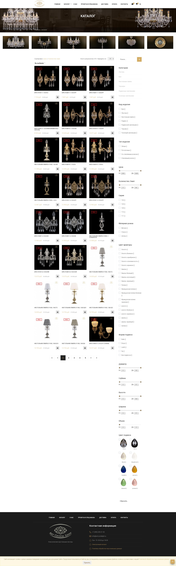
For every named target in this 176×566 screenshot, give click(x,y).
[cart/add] (57, 97)
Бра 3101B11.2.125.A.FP (69, 200)
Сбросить (123, 501)
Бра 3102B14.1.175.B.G (96, 164)
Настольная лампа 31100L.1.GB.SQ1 (101, 307)
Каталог (67, 4)
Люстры (121, 72)
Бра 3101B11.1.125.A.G (41, 92)
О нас (75, 4)
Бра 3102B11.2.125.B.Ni (69, 236)
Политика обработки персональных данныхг (107, 548)
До (133, 173)
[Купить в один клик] (47, 80)
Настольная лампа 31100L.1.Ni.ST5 (45, 307)
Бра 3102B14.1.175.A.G (69, 164)
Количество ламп (54, 59)
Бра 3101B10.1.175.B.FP (96, 128)
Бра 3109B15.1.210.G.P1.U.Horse (99, 343)
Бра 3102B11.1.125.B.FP (96, 92)
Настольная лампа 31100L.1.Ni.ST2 (100, 272)
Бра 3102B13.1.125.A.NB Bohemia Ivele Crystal (46, 129)
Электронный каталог (99, 544)
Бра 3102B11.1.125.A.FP (69, 92)
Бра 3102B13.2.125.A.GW (69, 272)
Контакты (124, 4)
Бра (120, 77)
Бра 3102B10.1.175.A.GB (69, 128)
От (120, 173)
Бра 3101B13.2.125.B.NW (41, 272)
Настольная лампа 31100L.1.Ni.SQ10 (46, 343)
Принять (87, 563)
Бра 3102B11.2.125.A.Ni (41, 236)
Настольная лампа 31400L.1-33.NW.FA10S (99, 236)
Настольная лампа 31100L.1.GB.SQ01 (74, 307)
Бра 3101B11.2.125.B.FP (96, 200)
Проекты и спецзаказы (89, 4)
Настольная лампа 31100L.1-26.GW (46, 164)
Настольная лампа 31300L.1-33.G (45, 200)
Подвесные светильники (127, 91)
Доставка (104, 4)
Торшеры (122, 86)
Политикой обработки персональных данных (154, 559)
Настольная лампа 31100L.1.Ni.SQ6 (73, 343)
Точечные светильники (126, 96)
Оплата (114, 4)
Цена (45, 59)
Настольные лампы (125, 81)
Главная (57, 4)
